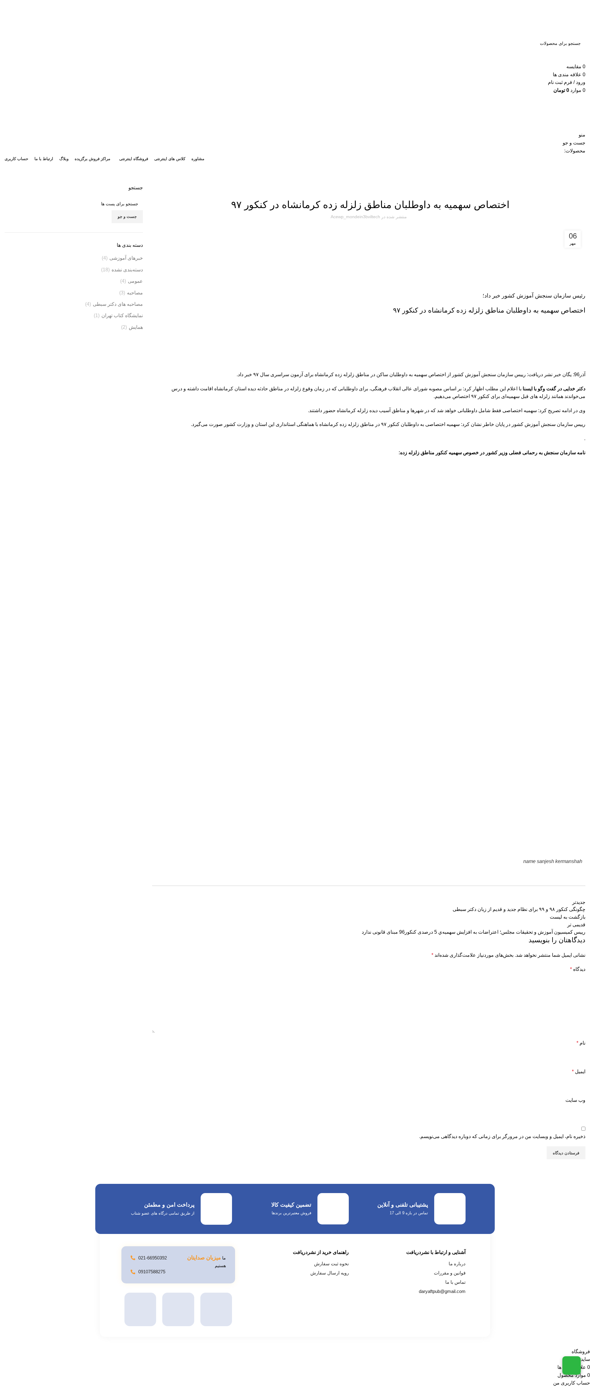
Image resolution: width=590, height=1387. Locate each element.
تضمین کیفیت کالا (291, 1205)
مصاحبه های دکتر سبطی (118, 304)
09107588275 (151, 1271)
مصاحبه (135, 292)
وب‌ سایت (575, 1100)
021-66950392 (152, 1257)
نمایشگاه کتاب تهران (122, 315)
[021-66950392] (133, 1257)
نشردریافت (577, 181)
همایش (136, 327)
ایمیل (578, 1071)
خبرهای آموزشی (126, 258)
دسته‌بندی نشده (127, 269)
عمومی (135, 281)
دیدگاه (577, 969)
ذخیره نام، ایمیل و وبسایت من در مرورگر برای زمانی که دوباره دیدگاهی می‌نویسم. (502, 1136)
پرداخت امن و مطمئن (169, 1205)
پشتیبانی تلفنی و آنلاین (402, 1205)
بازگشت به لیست (567, 917)
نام (580, 1043)
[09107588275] (133, 1272)
